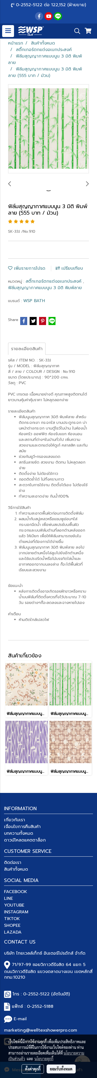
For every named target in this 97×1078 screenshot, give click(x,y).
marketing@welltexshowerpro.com (40, 1030)
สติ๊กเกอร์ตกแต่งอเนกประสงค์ (54, 281)
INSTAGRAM (16, 912)
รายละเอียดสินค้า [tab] (27, 349)
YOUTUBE (14, 905)
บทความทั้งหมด (18, 833)
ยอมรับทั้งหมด (61, 1068)
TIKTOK (12, 918)
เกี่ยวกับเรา (14, 820)
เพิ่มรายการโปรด (28, 268)
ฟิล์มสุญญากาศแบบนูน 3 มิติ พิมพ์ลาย (45, 288)
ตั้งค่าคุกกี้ (32, 1068)
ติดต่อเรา (12, 862)
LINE (8, 898)
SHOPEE (12, 925)
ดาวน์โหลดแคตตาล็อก (25, 840)
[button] (75, 31)
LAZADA (13, 932)
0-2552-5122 (36, 994)
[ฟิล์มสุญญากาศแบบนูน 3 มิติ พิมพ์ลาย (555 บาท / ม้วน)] (48, 129)
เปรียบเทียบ (71, 268)
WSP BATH (34, 301)
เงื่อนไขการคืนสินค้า (22, 826)
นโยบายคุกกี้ (43, 1058)
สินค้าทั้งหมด (16, 869)
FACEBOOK (15, 891)
